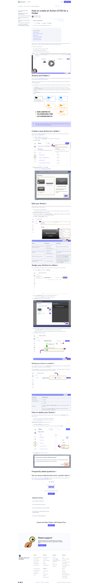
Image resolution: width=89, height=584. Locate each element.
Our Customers (55, 564)
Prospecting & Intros (46, 557)
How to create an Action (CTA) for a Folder (24, 21)
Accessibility (47, 582)
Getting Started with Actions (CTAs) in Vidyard (23, 14)
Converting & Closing (46, 560)
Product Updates (36, 571)
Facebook (49, 482)
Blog (62, 557)
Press (53, 563)
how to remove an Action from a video (41, 479)
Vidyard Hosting (36, 562)
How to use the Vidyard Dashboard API (39, 515)
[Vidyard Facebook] (18, 582)
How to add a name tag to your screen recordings (40, 507)
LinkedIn (53, 482)
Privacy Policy (38, 582)
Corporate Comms (46, 565)
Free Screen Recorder (37, 570)
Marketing (44, 563)
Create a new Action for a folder (38, 33)
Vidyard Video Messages (37, 557)
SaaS (43, 572)
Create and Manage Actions (35, 6)
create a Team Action (42, 78)
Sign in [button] (62, 1)
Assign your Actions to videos (37, 36)
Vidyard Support (20, 6)
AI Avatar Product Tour (37, 568)
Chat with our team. (55, 490)
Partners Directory (64, 573)
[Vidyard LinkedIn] (22, 582)
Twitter (51, 482)
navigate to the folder (41, 133)
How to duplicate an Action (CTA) (24, 22)
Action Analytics (39, 419)
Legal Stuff (42, 582)
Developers (63, 571)
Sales (44, 562)
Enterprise (44, 575)
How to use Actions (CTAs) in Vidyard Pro (23, 11)
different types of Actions (46, 168)
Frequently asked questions (37, 39)
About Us (54, 557)
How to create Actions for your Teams (23, 18)
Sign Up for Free (67, 1)
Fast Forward (64, 560)
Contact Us (54, 566)
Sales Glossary (64, 566)
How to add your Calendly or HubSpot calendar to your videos (23, 25)
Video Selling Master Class (66, 562)
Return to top (51, 493)
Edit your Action (35, 35)
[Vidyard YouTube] (20, 582)
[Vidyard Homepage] (21, 2)
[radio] (49, 487)
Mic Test (63, 568)
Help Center (29, 1)
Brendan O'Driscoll (37, 15)
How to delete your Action (37, 38)
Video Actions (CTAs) (27, 6)
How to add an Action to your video (24, 15)
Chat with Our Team (42, 545)
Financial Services (45, 570)
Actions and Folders (36, 32)
